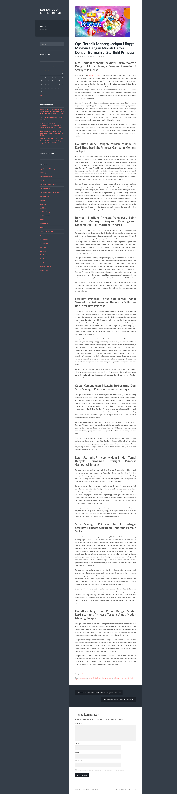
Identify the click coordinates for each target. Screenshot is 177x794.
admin (89, 56)
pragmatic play (82, 678)
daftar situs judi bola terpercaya (50, 192)
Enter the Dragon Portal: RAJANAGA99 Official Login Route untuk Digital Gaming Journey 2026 (51, 125)
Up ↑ (134, 789)
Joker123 (43, 204)
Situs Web (78, 761)
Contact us (43, 30)
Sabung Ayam (44, 223)
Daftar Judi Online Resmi (50, 11)
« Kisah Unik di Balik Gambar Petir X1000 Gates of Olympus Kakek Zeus (99, 693)
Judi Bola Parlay (45, 212)
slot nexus (43, 251)
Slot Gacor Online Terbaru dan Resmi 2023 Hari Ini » (118, 699)
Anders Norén (126, 789)
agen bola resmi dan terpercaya (49, 169)
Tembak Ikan (44, 270)
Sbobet (42, 227)
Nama (77, 744)
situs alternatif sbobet (47, 231)
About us (43, 26)
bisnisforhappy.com (96, 75)
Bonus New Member (46, 176)
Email (77, 752)
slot (41, 235)
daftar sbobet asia (45, 188)
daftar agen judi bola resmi (48, 184)
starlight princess (45, 266)
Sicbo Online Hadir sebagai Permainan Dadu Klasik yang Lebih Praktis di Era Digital (51, 133)
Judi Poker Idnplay (45, 216)
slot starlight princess (94, 678)
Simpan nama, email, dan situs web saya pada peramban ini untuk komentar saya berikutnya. (102, 770)
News (42, 219)
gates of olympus (45, 196)
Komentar (79, 723)
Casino (42, 180)
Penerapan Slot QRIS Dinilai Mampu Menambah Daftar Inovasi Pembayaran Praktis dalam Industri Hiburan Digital (52, 111)
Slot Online (43, 255)
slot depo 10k (44, 243)
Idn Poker (43, 200)
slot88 (42, 263)
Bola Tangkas (44, 173)
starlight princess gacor (120, 678)
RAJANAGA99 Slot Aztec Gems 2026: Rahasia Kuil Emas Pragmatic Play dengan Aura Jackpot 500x (51, 141)
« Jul (41, 95)
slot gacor (43, 247)
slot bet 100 (44, 239)
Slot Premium (44, 259)
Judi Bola (43, 208)
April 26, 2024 (80, 56)
